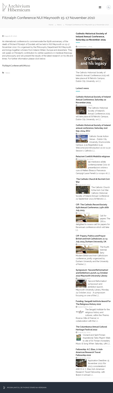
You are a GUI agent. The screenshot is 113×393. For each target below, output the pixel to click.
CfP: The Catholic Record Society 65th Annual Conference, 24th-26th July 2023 (92, 207)
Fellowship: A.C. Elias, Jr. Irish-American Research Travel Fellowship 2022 (89, 352)
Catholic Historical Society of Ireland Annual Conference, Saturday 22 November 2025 (91, 36)
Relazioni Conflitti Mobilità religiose (93, 156)
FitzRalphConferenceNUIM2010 (16, 66)
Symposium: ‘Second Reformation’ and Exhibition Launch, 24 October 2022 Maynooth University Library (92, 273)
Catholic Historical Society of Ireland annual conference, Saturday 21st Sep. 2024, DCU (93, 128)
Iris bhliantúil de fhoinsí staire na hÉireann (26, 387)
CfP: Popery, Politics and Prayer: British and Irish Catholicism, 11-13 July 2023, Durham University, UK (91, 239)
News (59, 25)
